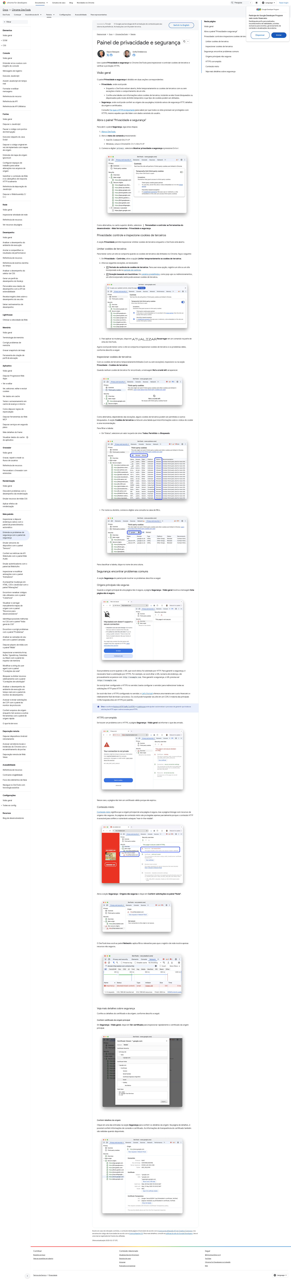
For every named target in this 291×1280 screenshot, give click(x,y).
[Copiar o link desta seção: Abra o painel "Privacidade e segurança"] (148, 120)
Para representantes (99, 15)
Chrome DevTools (21, 9)
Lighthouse (141, 707)
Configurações (65, 15)
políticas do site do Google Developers (179, 1233)
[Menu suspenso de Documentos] (47, 2)
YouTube (208, 1258)
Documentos (40, 3)
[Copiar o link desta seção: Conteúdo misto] (116, 807)
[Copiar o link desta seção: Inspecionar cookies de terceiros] (133, 357)
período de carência (132, 270)
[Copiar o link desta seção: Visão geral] (113, 73)
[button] (15, 40)
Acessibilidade (81, 15)
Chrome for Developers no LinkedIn (217, 1262)
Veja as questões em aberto (43, 1258)
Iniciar (279, 35)
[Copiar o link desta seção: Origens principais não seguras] (131, 585)
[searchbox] (15, 22)
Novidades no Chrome (85, 3)
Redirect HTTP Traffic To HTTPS (124, 707)
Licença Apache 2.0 (136, 1233)
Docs (5, 9)
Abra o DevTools (108, 132)
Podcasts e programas (127, 1266)
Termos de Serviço (39, 1275)
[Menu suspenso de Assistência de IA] (41, 14)
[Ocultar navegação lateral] (27, 1276)
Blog (71, 3)
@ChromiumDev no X (213, 1255)
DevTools (6, 15)
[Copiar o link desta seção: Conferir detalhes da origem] (123, 1120)
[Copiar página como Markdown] (184, 41)
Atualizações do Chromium (129, 1255)
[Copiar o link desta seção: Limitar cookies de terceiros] (128, 249)
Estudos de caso (59, 3)
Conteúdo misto (103, 812)
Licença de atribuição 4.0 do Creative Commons (175, 1231)
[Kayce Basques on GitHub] (111, 56)
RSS (206, 1266)
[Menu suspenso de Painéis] (54, 14)
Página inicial (101, 34)
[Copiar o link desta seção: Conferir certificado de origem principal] (132, 1020)
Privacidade (53, 1275)
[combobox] (241, 3)
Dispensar (260, 35)
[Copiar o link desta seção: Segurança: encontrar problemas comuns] (150, 571)
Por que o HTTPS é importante (122, 110)
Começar (17, 15)
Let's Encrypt (147, 694)
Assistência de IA (32, 15)
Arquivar (122, 1262)
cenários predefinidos (151, 274)
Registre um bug (39, 1255)
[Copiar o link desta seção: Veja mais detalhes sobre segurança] (137, 1008)
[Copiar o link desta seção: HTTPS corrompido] (119, 718)
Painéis (49, 15)
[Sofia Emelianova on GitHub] (134, 56)
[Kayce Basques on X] (108, 56)
